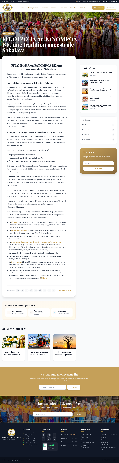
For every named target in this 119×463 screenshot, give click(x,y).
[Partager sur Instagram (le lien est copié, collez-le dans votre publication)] (36, 290)
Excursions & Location (87, 442)
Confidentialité (106, 460)
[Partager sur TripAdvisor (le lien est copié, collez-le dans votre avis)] (44, 290)
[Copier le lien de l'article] (54, 290)
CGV (114, 460)
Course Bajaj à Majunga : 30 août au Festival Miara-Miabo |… (39, 354)
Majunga (44, 278)
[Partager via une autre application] (49, 290)
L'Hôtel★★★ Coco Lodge (109, 434)
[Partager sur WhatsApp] (31, 290)
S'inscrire (98, 168)
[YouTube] (114, 1)
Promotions (104, 440)
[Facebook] (43, 435)
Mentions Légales (94, 460)
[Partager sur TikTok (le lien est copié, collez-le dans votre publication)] (40, 290)
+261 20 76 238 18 (30, 440)
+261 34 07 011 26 (30, 438)
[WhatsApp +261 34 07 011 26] (112, 1)
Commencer (111, 8)
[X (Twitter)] (54, 435)
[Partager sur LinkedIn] (27, 290)
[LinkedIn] (43, 439)
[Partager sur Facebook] (18, 290)
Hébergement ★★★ (87, 434)
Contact (103, 437)
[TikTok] (116, 1)
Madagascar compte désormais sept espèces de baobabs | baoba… (64, 354)
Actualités (12, 29)
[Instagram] (49, 435)
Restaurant (84, 437)
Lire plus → (7, 358)
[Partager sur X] (22, 290)
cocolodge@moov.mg (31, 445)
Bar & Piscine (85, 440)
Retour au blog (66, 290)
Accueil (4, 29)
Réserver (100, 8)
